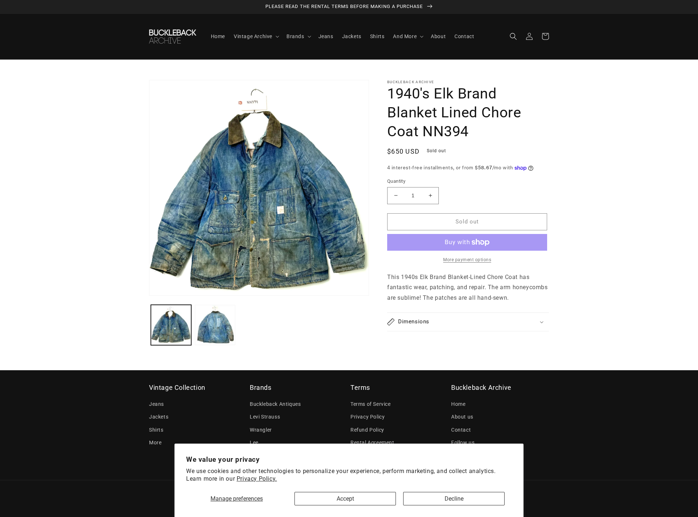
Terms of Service (370, 404)
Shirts (156, 430)
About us (462, 417)
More (155, 442)
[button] (255, 36)
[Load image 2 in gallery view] (215, 325)
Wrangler (261, 430)
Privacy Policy (367, 417)
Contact (461, 430)
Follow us (462, 442)
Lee (254, 442)
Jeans (156, 404)
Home (458, 404)
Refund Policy (367, 430)
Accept (345, 498)
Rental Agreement (372, 442)
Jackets (158, 417)
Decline (454, 498)
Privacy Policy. (257, 478)
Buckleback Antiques (275, 404)
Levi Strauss (265, 417)
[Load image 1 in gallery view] (171, 325)
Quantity (396, 181)
